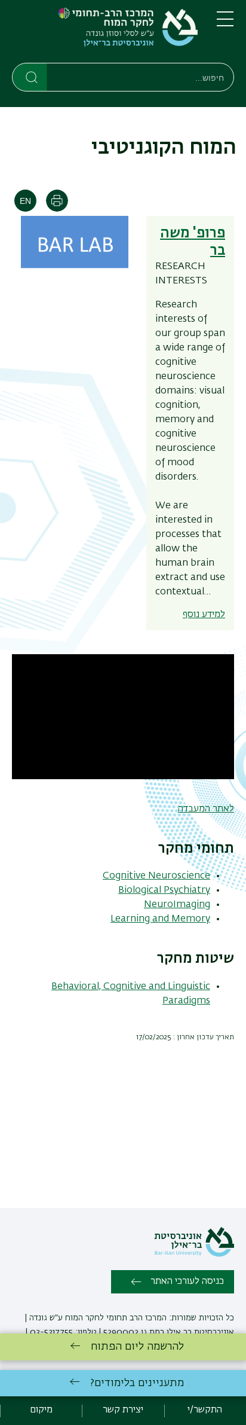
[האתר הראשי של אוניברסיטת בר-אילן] (194, 1254)
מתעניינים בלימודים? (137, 1383)
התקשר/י (204, 1410)
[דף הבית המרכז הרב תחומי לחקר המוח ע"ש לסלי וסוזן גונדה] (105, 34)
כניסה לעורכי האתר (187, 1281)
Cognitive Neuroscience (156, 876)
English (25, 201)
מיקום (41, 1410)
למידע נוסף (204, 615)
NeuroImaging (177, 905)
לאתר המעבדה (206, 809)
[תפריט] (225, 24)
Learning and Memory (160, 919)
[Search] (30, 76)
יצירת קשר (123, 1410)
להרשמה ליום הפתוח (137, 1346)
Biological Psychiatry (164, 890)
